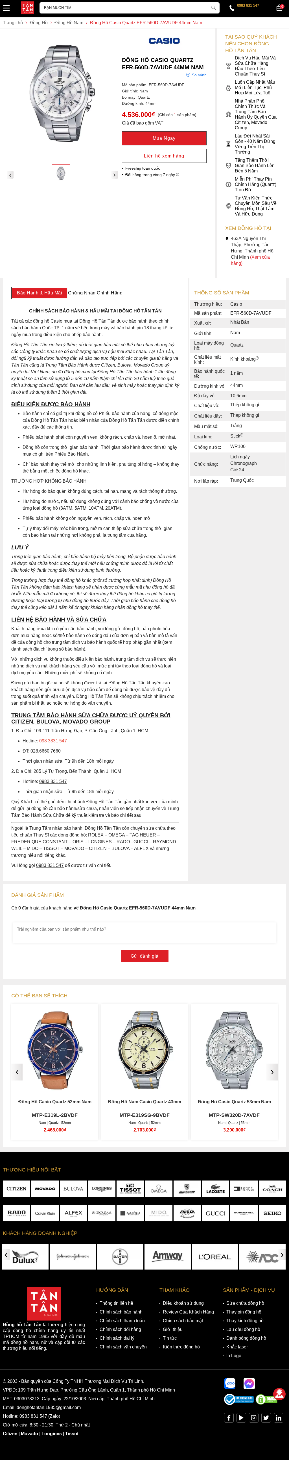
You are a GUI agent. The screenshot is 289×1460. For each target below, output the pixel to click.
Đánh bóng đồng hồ (246, 1338)
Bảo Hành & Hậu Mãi (39, 292)
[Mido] (159, 1213)
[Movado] (45, 1188)
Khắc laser (237, 1346)
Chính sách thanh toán (122, 1320)
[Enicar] (187, 1213)
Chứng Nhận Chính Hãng (95, 292)
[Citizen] (16, 1188)
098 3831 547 (53, 740)
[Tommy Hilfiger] (244, 1188)
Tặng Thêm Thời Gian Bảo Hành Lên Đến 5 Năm (255, 165)
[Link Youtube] (241, 1419)
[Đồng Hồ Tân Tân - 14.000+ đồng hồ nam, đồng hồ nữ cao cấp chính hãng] (27, 8)
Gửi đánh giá (145, 956)
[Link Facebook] (229, 1419)
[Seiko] (272, 1213)
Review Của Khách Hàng (188, 1312)
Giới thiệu (173, 1329)
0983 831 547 (248, 5)
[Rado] (16, 1213)
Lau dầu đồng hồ (243, 1329)
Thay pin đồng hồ (243, 1312)
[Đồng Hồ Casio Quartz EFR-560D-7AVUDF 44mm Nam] (61, 173)
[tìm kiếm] (213, 7)
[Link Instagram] (254, 1419)
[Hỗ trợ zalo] (229, 1383)
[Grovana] (102, 1213)
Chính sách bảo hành (121, 1312)
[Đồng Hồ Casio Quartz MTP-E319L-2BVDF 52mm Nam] (55, 1086)
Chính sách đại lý (117, 1338)
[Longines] (102, 1188)
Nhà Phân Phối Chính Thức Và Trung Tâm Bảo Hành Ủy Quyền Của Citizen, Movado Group (256, 114)
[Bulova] (73, 1188)
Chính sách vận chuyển (123, 1346)
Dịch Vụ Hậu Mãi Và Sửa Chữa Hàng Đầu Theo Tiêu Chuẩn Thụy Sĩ (255, 66)
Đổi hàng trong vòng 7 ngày (150, 174)
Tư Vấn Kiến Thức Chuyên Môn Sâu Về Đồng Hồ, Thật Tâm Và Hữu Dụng (256, 206)
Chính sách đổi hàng (120, 1329)
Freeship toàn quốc (142, 168)
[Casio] (164, 48)
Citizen (10, 1433)
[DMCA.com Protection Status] (266, 1403)
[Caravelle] (130, 1213)
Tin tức (170, 1338)
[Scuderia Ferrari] (187, 1188)
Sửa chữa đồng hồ (245, 1303)
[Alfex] (73, 1213)
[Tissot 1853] (130, 1188)
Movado (29, 1433)
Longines (51, 1433)
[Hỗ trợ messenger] (249, 1383)
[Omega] (159, 1188)
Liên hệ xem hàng (164, 156)
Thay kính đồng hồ (245, 1320)
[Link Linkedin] (278, 1419)
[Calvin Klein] (45, 1213)
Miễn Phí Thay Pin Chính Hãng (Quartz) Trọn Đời (255, 184)
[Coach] (272, 1188)
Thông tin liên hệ (116, 1303)
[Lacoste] (216, 1188)
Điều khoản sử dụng (183, 1303)
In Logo (233, 1355)
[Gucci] (216, 1213)
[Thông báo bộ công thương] (239, 1403)
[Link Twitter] (266, 1419)
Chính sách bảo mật (183, 1320)
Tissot (71, 1433)
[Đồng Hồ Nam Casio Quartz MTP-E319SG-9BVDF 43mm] (144, 1086)
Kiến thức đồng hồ (181, 1346)
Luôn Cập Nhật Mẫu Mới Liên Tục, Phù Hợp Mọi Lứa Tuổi (255, 87)
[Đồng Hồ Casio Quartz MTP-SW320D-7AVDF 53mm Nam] (234, 1086)
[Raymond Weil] (244, 1213)
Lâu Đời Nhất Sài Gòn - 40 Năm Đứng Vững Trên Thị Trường (255, 144)
